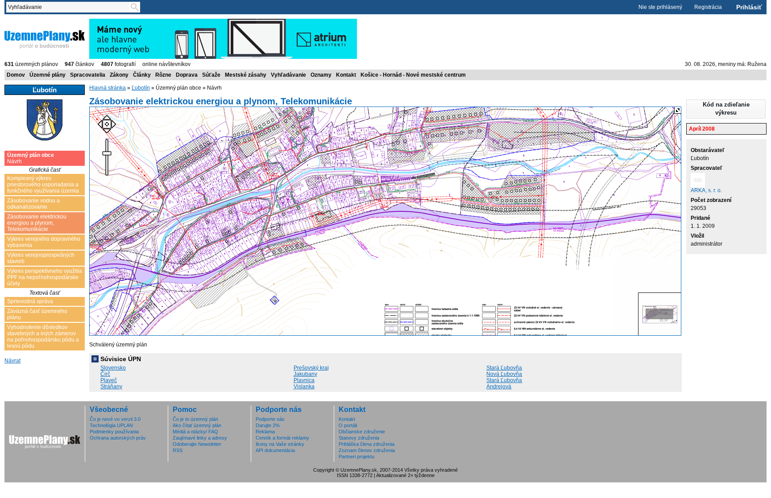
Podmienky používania (114, 431)
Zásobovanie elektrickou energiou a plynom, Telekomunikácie (36, 223)
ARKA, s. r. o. (706, 190)
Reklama (265, 431)
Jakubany (305, 374)
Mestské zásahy (245, 75)
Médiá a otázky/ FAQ (195, 431)
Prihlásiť (749, 7)
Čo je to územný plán (195, 419)
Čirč (105, 374)
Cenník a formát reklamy (282, 437)
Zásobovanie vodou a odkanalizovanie (33, 204)
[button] (726, 109)
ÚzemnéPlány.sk (25, 22)
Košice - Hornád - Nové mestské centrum (413, 75)
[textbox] (69, 7)
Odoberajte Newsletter (197, 444)
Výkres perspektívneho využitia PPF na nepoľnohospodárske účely (44, 277)
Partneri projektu (356, 456)
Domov (16, 75)
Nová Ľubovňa (504, 374)
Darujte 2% (268, 425)
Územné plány (47, 75)
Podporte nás (270, 419)
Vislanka (304, 386)
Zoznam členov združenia (367, 450)
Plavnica (304, 380)
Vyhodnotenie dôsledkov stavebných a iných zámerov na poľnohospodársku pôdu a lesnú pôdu (43, 336)
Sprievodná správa (30, 301)
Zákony (119, 75)
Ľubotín (141, 88)
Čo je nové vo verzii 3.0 (115, 419)
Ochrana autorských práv (118, 437)
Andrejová (498, 386)
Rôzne (163, 75)
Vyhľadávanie (288, 75)
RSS (177, 450)
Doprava (187, 75)
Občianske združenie (362, 431)
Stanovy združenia (359, 437)
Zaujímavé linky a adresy (200, 437)
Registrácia (708, 7)
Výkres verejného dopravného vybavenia (43, 242)
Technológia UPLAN (111, 425)
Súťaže (211, 75)
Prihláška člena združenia (366, 444)
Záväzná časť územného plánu (37, 314)
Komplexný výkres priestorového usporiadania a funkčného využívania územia (43, 184)
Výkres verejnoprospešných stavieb (41, 258)
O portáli (348, 425)
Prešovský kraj (311, 368)
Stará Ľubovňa (504, 368)
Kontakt (346, 75)
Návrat (12, 361)
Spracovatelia (87, 75)
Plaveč (108, 380)
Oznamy (321, 75)
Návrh (30, 158)
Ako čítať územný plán (197, 425)
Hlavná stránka (107, 88)
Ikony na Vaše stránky (280, 444)
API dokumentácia (275, 450)
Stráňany (111, 386)
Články (142, 75)
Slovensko (113, 368)
